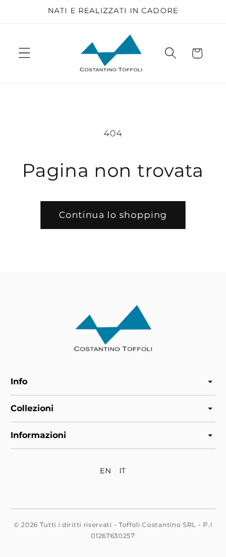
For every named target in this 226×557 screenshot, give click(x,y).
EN (105, 470)
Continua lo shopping (113, 214)
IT (122, 470)
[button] (24, 53)
